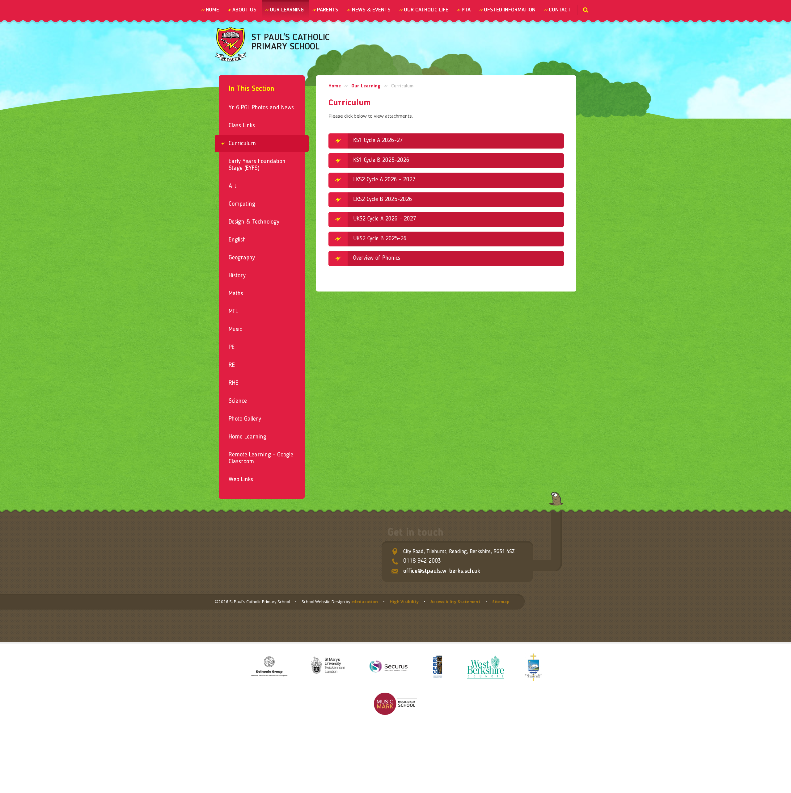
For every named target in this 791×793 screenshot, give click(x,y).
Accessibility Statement (455, 601)
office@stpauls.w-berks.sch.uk (441, 571)
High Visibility (404, 601)
